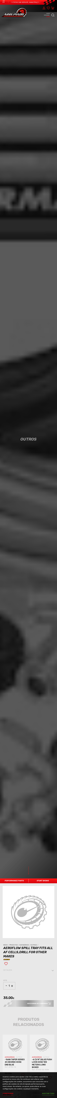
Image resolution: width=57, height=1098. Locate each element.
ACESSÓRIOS (10, 1057)
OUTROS (19, 1057)
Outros (35, 945)
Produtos (14, 945)
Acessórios (25, 945)
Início (6, 945)
